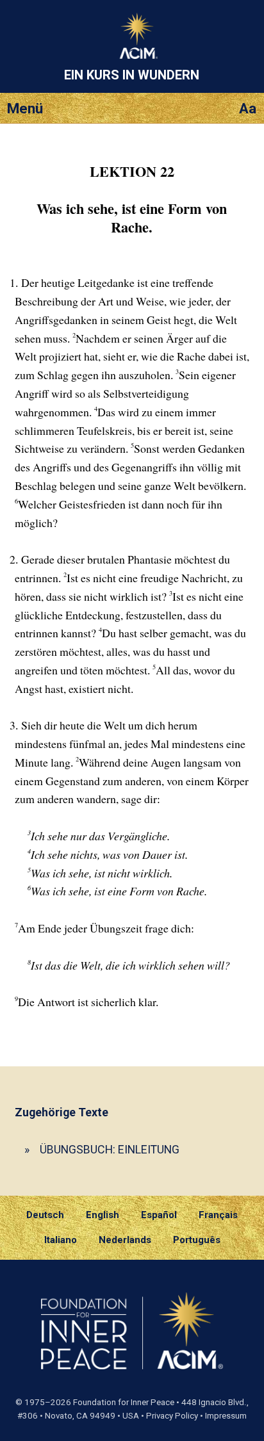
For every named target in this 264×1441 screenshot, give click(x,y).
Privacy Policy (172, 1416)
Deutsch (45, 1215)
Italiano (60, 1240)
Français (218, 1215)
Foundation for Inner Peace (123, 1402)
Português (196, 1240)
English (102, 1215)
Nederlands (125, 1240)
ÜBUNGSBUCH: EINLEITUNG (109, 1149)
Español (159, 1215)
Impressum (226, 1416)
